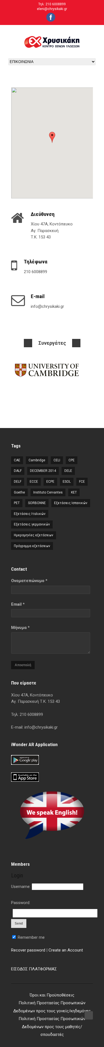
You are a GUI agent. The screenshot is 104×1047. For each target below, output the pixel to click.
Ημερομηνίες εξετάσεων (33, 535)
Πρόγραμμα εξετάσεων (32, 546)
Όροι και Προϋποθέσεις (52, 995)
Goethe (19, 492)
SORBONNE (37, 503)
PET (17, 503)
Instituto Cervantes (48, 492)
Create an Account (66, 950)
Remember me (31, 937)
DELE (68, 471)
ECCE (34, 482)
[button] (52, 137)
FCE (82, 482)
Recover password (28, 950)
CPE (72, 460)
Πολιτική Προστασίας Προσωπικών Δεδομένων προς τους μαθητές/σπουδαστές (52, 1026)
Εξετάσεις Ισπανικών (70, 503)
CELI (57, 460)
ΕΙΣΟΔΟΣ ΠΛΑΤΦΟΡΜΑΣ (34, 969)
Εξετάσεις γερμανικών (32, 524)
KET (74, 492)
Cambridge (37, 460)
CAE (17, 460)
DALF (18, 471)
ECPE (50, 482)
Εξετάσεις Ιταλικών (29, 514)
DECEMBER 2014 (43, 471)
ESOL (67, 482)
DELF (17, 482)
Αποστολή (23, 665)
